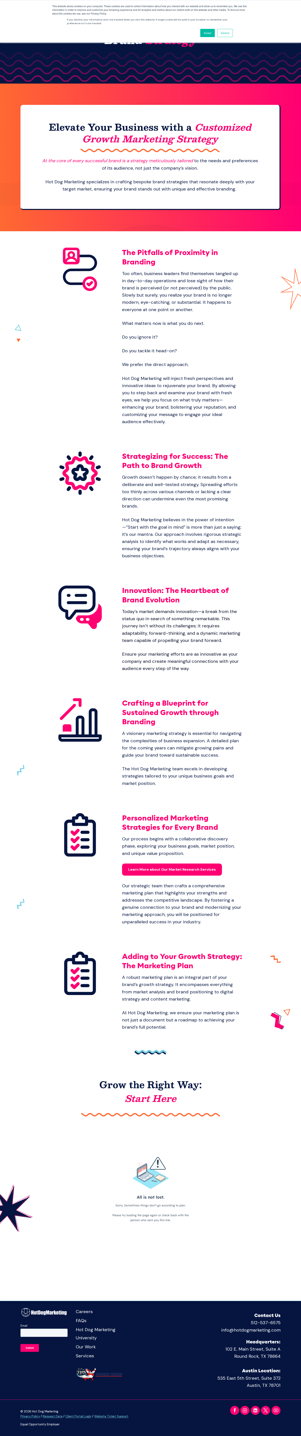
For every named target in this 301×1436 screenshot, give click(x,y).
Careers (84, 1312)
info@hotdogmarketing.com (251, 1330)
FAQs (81, 1321)
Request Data (52, 1416)
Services (85, 1356)
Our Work (86, 1347)
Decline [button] (225, 33)
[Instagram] (244, 1410)
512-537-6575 (266, 1323)
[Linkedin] (255, 1410)
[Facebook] (234, 1410)
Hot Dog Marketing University (95, 1334)
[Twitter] (265, 1410)
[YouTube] (276, 1410)
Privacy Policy (30, 1416)
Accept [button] (207, 33)
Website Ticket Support (111, 1416)
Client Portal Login (78, 1416)
